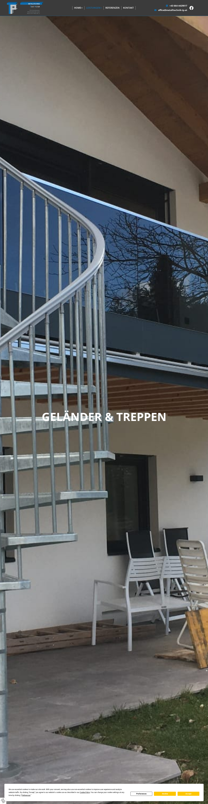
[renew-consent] (3, 801)
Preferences (141, 794)
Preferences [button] (26, 795)
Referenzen (112, 7)
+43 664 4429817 (178, 5)
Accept (188, 794)
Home (77, 7)
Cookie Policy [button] (85, 792)
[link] (78, 8)
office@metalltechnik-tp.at (172, 10)
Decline (165, 794)
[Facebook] (195, 8)
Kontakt (128, 7)
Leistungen (93, 7)
